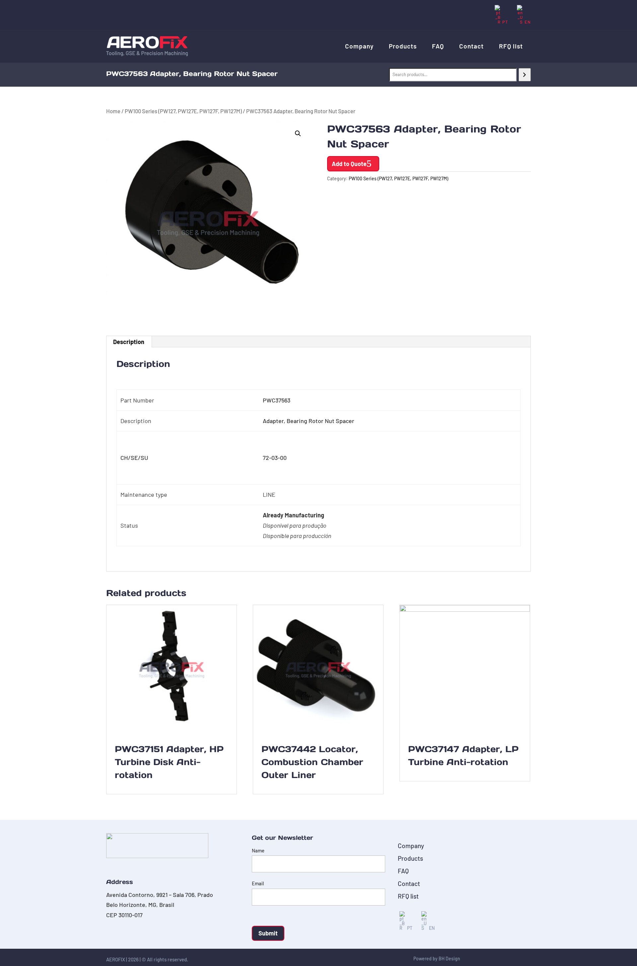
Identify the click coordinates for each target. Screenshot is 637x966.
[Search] (525, 74)
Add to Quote (349, 163)
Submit (268, 933)
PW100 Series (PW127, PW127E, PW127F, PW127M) (183, 111)
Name (258, 850)
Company (359, 46)
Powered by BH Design (436, 958)
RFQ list (511, 46)
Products (403, 46)
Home (113, 111)
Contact (471, 46)
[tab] (129, 341)
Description (128, 341)
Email (258, 883)
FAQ (438, 46)
